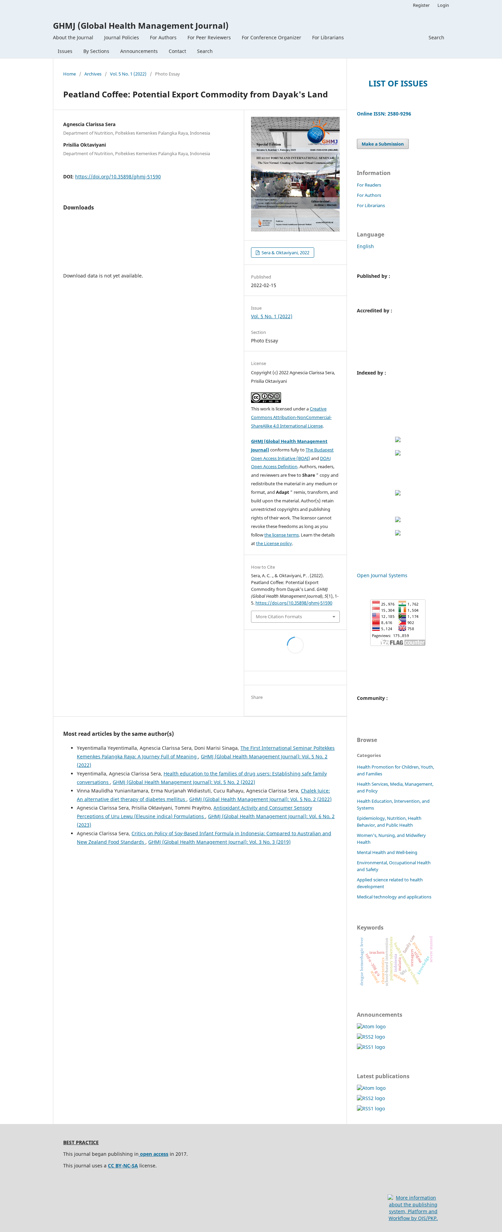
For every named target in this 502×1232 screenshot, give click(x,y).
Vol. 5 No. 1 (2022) (128, 74)
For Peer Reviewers (209, 37)
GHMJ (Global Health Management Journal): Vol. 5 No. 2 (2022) (184, 782)
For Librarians (328, 37)
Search (205, 51)
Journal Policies (121, 37)
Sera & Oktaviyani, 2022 (285, 252)
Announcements (139, 51)
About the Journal (73, 37)
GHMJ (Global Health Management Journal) (140, 25)
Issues (65, 51)
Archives (92, 74)
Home (69, 74)
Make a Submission (383, 144)
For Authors (163, 37)
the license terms (281, 535)
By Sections (96, 51)
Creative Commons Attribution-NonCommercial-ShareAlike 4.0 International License (291, 417)
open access (153, 1154)
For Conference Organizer (271, 37)
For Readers (369, 185)
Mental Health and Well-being (387, 852)
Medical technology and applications (394, 897)
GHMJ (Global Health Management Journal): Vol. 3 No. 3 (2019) (219, 842)
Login (443, 5)
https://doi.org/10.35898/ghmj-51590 (118, 176)
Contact (177, 51)
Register (421, 5)
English (365, 246)
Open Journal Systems (382, 575)
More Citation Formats (279, 616)
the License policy (274, 543)
